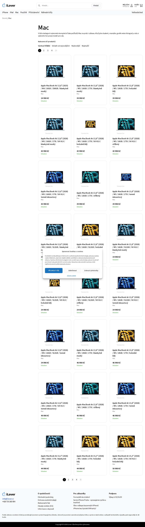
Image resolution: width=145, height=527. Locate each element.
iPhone (5, 12)
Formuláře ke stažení (81, 497)
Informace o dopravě (46, 509)
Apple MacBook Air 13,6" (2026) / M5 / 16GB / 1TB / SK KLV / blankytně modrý (54, 141)
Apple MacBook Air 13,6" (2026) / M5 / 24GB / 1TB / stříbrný (90, 406)
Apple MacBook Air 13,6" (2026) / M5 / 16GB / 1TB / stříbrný (90, 194)
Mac (17, 12)
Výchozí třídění (44, 46)
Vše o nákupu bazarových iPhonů (86, 505)
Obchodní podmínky (45, 497)
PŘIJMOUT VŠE (53, 270)
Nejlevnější (75, 46)
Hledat (96, 5)
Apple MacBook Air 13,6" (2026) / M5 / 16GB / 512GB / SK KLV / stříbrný (90, 300)
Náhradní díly (46, 12)
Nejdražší (85, 46)
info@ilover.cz (8, 499)
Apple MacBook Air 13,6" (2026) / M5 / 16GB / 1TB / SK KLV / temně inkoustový (54, 194)
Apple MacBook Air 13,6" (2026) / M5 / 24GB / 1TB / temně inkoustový (126, 406)
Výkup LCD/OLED (115, 497)
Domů (4, 18)
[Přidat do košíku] (66, 100)
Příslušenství (34, 12)
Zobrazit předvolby (91, 270)
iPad (11, 12)
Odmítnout (72, 270)
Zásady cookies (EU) (45, 506)
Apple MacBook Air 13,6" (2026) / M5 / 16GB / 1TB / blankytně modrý (90, 88)
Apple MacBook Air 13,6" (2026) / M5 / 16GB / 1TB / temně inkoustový (126, 194)
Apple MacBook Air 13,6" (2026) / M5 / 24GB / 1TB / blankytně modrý (90, 353)
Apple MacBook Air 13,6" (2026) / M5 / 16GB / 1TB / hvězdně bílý (126, 88)
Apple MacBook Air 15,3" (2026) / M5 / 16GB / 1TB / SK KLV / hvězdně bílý (126, 459)
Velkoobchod (137, 12)
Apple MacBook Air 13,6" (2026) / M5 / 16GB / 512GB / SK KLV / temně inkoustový (126, 300)
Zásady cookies (71, 276)
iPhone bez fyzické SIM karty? (84, 508)
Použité (23, 12)
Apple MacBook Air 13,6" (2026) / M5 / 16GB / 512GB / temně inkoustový (54, 353)
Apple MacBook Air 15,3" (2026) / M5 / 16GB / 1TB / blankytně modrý (54, 459)
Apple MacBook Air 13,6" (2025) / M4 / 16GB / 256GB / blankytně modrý (54, 88)
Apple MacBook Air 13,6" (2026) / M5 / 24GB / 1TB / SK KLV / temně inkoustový (54, 406)
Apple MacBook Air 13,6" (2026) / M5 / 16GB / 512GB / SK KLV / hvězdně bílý (54, 300)
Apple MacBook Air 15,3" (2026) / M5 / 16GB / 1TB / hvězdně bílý (90, 459)
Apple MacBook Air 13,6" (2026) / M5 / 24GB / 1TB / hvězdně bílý (126, 353)
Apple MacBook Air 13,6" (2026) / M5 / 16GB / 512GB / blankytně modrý (54, 247)
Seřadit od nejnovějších (61, 46)
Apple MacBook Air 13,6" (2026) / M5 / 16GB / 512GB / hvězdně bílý (90, 247)
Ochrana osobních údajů (47, 500)
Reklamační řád (44, 503)
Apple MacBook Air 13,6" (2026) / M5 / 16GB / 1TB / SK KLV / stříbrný (126, 141)
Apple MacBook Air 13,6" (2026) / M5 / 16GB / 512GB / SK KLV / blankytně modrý (126, 247)
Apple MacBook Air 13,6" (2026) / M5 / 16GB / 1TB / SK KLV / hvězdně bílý (90, 141)
